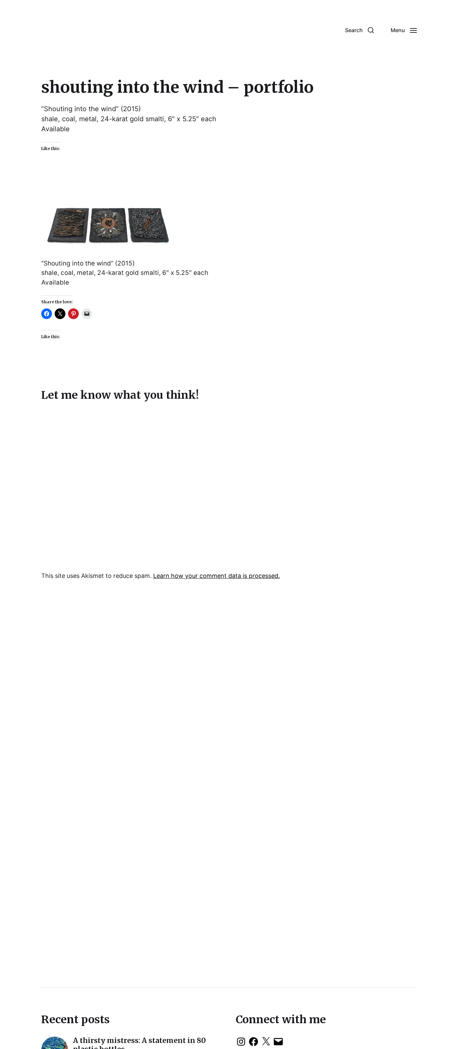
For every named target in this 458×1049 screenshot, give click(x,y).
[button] (359, 30)
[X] (266, 1041)
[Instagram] (241, 1041)
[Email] (278, 1041)
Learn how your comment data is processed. (216, 575)
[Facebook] (253, 1041)
